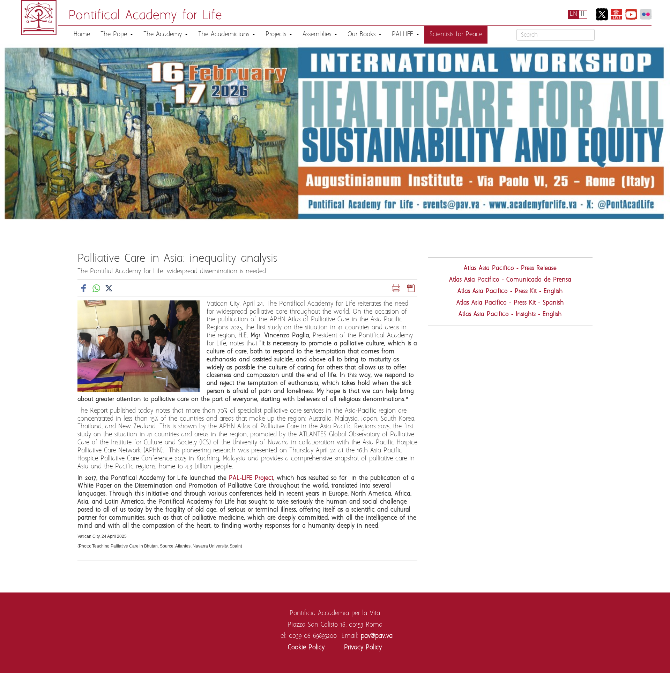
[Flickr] (646, 14)
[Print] (396, 288)
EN (573, 14)
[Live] (616, 14)
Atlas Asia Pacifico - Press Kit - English (510, 291)
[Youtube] (631, 14)
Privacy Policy (363, 647)
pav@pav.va (377, 636)
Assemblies (318, 34)
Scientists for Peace (456, 34)
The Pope (114, 34)
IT (583, 14)
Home (82, 34)
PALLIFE (404, 34)
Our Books (363, 34)
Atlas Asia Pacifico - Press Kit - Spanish (510, 303)
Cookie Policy (306, 647)
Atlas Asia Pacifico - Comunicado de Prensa (510, 280)
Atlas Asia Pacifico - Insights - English (510, 314)
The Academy (163, 34)
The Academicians (225, 34)
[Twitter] (602, 14)
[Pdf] (411, 288)
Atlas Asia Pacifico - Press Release (510, 268)
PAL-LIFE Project (251, 478)
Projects (277, 34)
